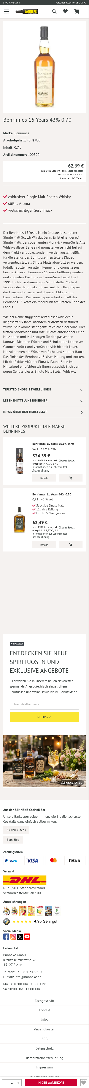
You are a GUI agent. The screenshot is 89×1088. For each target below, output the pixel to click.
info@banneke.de (28, 977)
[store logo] (23, 11)
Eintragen (44, 716)
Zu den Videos (16, 830)
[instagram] (13, 938)
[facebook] (6, 938)
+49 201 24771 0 (29, 972)
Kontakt (44, 1010)
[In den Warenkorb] (71, 478)
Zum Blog (13, 840)
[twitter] (20, 938)
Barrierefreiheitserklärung (44, 1058)
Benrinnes (21, 133)
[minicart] (76, 11)
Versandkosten (76, 170)
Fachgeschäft (44, 1000)
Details (44, 478)
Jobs (44, 1019)
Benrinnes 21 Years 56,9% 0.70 (53, 444)
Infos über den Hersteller (25, 412)
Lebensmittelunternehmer (25, 400)
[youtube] (27, 938)
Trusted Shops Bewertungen (27, 389)
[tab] (44, 389)
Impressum (44, 1067)
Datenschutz (44, 1048)
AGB (44, 1039)
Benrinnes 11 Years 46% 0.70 (51, 494)
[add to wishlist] (65, 11)
